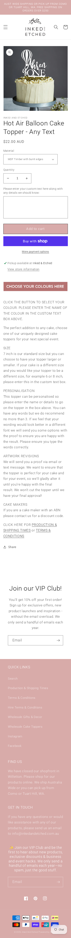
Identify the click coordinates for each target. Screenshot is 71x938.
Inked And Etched (30, 932)
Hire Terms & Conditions (25, 707)
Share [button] (12, 547)
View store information (23, 269)
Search (13, 678)
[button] (5, 27)
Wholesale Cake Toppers (25, 726)
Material (8, 150)
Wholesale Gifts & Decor (25, 717)
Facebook (14, 746)
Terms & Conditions (22, 698)
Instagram (15, 736)
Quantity (9, 169)
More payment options (35, 251)
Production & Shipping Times (28, 688)
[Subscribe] (58, 640)
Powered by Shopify (48, 932)
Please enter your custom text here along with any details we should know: (33, 190)
